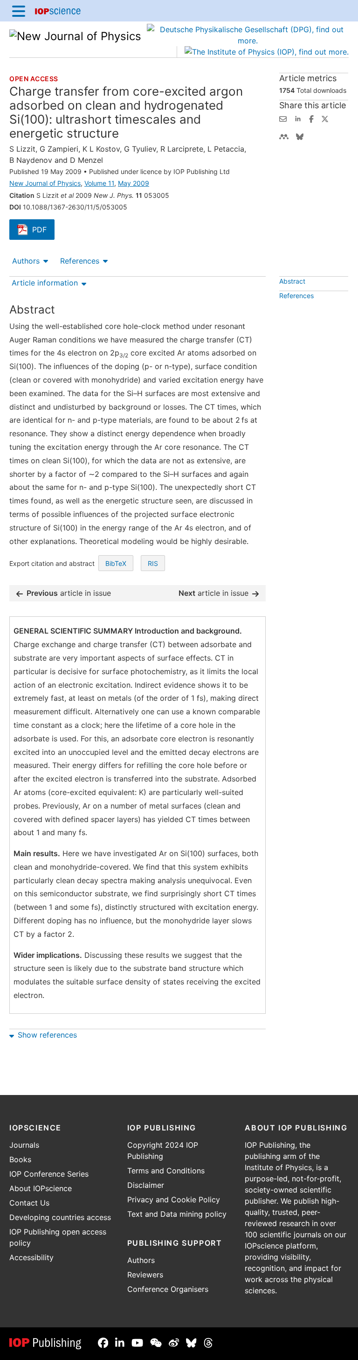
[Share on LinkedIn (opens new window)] (298, 118)
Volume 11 (99, 183)
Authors (26, 260)
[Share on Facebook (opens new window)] (311, 118)
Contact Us (29, 1202)
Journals (24, 1145)
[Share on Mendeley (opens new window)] (284, 135)
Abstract (292, 281)
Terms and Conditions (166, 1170)
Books (20, 1159)
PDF (43, 230)
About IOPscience (40, 1188)
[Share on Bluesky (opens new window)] (299, 135)
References (79, 260)
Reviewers (145, 1274)
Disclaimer (145, 1185)
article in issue (69, 593)
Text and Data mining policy (177, 1214)
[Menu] (18, 10)
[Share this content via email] (283, 118)
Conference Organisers (167, 1289)
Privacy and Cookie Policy (173, 1199)
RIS (153, 563)
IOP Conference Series (49, 1174)
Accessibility (31, 1257)
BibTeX (115, 563)
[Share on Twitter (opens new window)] (325, 118)
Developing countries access (60, 1217)
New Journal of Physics (45, 183)
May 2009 (133, 183)
